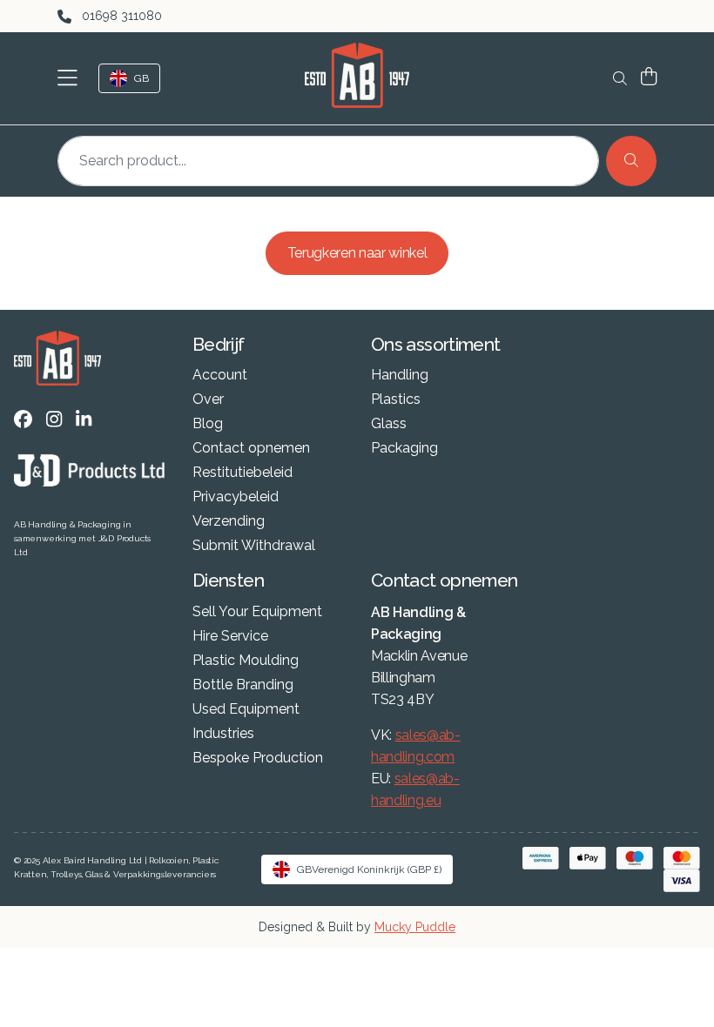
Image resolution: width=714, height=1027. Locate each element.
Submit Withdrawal (253, 546)
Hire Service (230, 636)
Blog (207, 424)
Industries (223, 734)
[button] (70, 78)
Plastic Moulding (245, 661)
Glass (389, 424)
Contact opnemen (251, 448)
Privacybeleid (235, 497)
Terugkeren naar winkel (357, 253)
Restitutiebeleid (242, 473)
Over (208, 399)
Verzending (228, 521)
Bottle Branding (242, 685)
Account (219, 375)
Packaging (404, 448)
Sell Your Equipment (257, 612)
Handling (399, 375)
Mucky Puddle (414, 927)
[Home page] (357, 75)
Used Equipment (246, 709)
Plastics (396, 399)
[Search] (631, 161)
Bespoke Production (257, 758)
